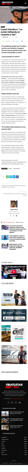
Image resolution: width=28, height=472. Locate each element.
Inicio (2, 24)
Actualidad (6, 24)
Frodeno (10, 168)
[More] (21, 41)
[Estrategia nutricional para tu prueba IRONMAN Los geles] (5, 420)
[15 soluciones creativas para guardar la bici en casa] (5, 427)
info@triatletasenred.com (17, 398)
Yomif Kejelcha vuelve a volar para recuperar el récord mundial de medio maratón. (17, 238)
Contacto (14, 460)
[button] (25, 3)
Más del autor (20, 222)
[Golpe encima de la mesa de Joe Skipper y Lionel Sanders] (5, 413)
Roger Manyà (14, 209)
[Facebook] (17, 176)
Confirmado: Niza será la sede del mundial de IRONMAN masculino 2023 (13, 186)
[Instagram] (12, 402)
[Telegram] (14, 176)
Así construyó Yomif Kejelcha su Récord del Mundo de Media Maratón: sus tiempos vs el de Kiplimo (17, 229)
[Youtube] (17, 216)
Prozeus (24, 463)
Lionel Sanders (16, 168)
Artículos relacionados (9, 222)
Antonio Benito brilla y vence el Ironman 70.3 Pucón (15, 194)
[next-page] (5, 253)
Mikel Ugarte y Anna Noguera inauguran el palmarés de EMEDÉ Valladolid (16, 246)
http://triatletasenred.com (14, 211)
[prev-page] (2, 253)
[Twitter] (10, 176)
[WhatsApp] (7, 176)
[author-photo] (14, 207)
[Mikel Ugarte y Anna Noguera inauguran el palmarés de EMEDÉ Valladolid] (5, 246)
